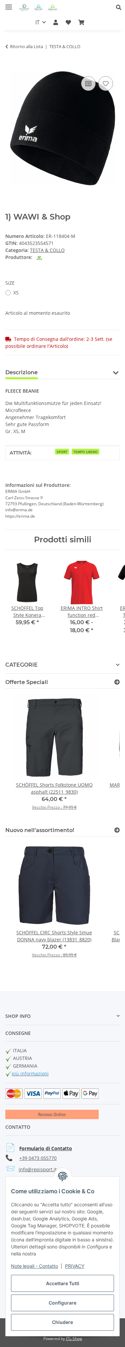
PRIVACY (74, 1266)
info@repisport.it (38, 1169)
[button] (120, 7)
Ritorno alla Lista (26, 46)
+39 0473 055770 (38, 1158)
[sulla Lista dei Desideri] (105, 83)
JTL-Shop (74, 1338)
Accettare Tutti (62, 1283)
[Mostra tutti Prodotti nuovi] (117, 830)
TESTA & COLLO (47, 250)
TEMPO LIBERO (85, 451)
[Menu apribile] (8, 4)
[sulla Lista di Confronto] (88, 83)
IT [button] (37, 22)
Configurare (62, 1303)
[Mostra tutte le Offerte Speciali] (117, 682)
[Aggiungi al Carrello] (10, 67)
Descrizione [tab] (21, 372)
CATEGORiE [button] (21, 665)
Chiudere (62, 1322)
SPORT (62, 451)
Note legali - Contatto (34, 1266)
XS (16, 292)
